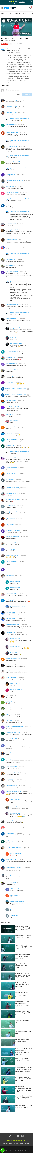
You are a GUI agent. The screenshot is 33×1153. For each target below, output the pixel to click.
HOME (3, 13)
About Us (7, 1149)
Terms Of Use (24, 1149)
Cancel (18, 94)
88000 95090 (19, 1140)
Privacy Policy (15, 1149)
